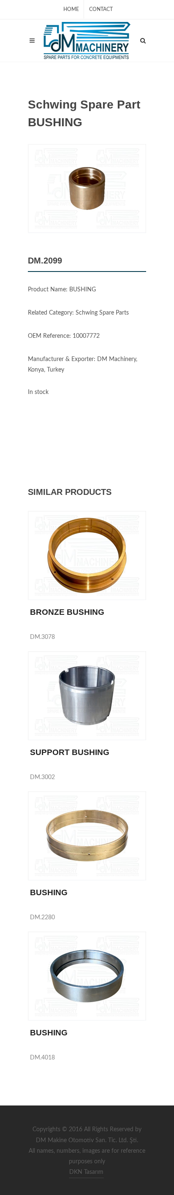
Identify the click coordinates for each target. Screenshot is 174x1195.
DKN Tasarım (86, 1172)
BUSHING (49, 892)
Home (71, 9)
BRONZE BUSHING (67, 612)
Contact (101, 9)
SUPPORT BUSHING (69, 752)
